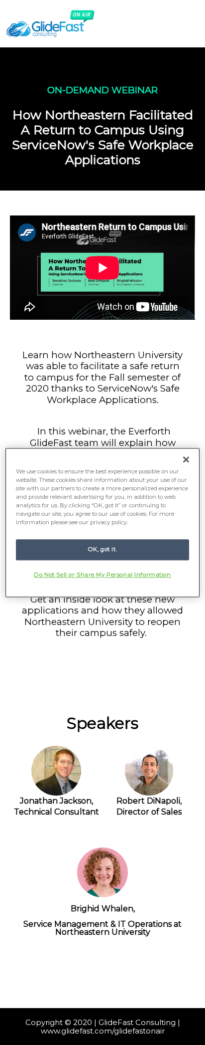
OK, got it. (102, 549)
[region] (102, 522)
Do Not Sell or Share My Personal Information (102, 574)
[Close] (186, 459)
